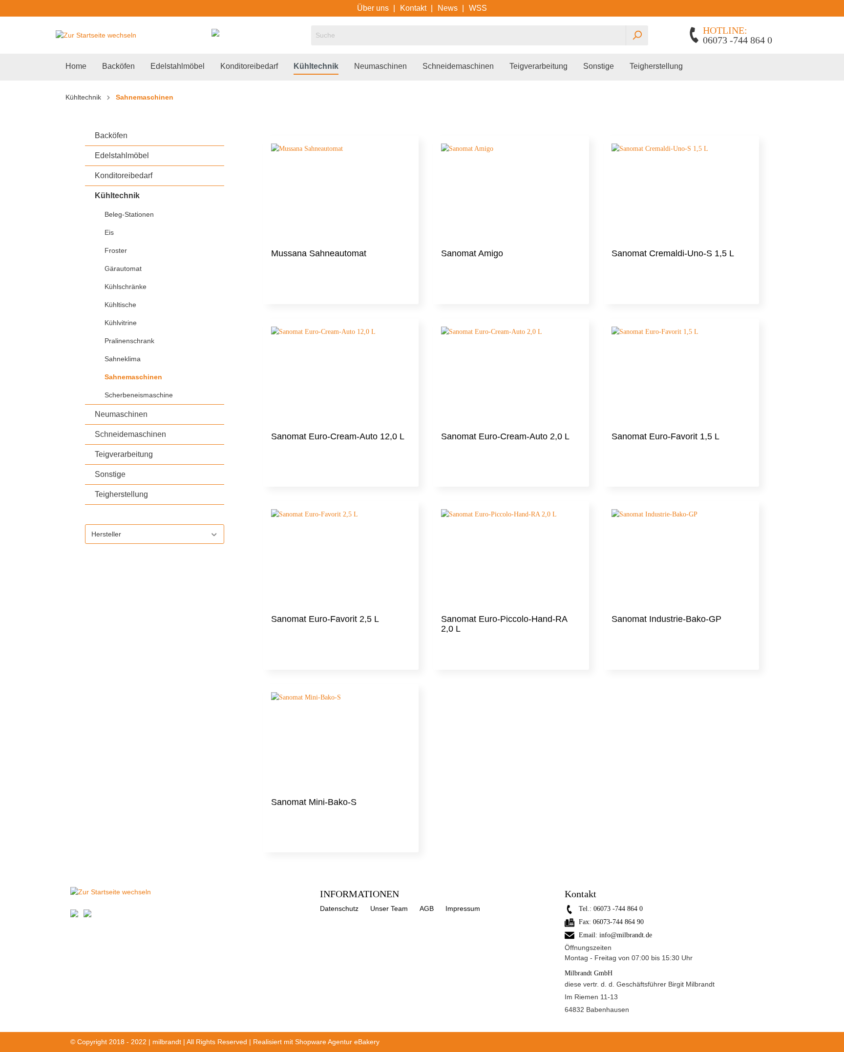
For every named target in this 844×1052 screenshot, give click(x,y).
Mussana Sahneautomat (318, 253)
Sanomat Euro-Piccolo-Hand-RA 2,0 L (504, 624)
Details (341, 284)
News (449, 8)
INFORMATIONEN (359, 893)
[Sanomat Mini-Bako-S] (341, 741)
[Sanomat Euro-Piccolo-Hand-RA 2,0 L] (511, 558)
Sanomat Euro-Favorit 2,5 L (325, 619)
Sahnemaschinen (133, 377)
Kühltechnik (117, 195)
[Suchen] (637, 35)
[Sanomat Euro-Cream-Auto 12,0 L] (341, 375)
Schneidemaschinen (130, 434)
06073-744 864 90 (618, 922)
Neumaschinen (121, 414)
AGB (427, 908)
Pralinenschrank (129, 341)
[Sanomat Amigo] (511, 192)
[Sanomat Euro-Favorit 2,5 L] (341, 558)
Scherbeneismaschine (139, 395)
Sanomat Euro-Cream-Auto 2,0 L (505, 436)
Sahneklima (123, 359)
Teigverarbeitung (124, 454)
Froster (116, 250)
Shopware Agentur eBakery (337, 1042)
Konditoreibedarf (123, 175)
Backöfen (111, 135)
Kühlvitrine (121, 323)
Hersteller (106, 534)
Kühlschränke (126, 286)
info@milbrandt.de (625, 935)
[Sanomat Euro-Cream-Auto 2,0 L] (511, 375)
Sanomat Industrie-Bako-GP (666, 619)
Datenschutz (339, 908)
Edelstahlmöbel (122, 155)
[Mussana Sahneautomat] (341, 192)
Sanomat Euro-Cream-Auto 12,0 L (337, 436)
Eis (109, 232)
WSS (478, 8)
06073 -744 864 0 (618, 908)
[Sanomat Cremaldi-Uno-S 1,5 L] (681, 192)
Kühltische (120, 305)
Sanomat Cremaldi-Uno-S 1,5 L (673, 253)
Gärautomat (123, 268)
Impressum (462, 908)
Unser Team (389, 908)
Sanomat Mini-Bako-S (314, 802)
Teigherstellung (121, 494)
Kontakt (414, 8)
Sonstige (110, 474)
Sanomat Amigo (472, 253)
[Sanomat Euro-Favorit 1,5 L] (681, 375)
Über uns (374, 8)
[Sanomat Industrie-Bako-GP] (681, 558)
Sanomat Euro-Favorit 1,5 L (665, 436)
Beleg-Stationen (129, 214)
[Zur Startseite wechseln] (96, 35)
